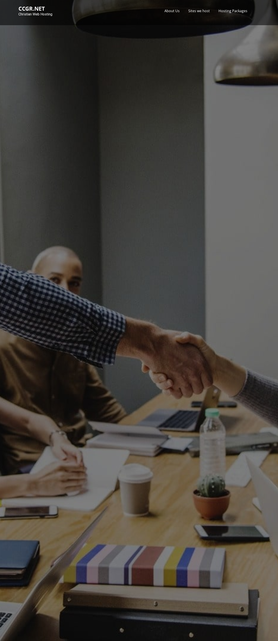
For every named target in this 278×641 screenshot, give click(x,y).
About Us (172, 10)
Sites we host (199, 10)
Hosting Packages (232, 10)
